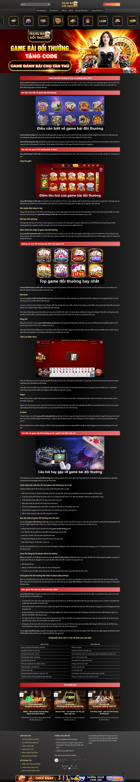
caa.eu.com (110, 736)
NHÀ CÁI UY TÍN (27, 749)
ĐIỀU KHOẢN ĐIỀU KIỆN (31, 771)
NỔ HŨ (71, 10)
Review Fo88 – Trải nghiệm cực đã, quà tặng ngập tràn (70, 713)
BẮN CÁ (64, 10)
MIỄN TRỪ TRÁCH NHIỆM (31, 764)
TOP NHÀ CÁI (54, 10)
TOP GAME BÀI (41, 10)
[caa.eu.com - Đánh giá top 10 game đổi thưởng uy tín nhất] (70, 4)
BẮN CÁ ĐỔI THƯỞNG (30, 752)
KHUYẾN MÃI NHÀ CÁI (30, 742)
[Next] (120, 708)
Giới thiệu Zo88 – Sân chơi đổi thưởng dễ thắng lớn (104, 713)
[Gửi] (48, 4)
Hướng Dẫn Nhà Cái (98, 10)
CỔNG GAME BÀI (28, 746)
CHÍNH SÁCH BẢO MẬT (30, 767)
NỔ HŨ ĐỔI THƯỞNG (29, 756)
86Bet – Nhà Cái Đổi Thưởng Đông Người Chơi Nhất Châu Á (35, 713)
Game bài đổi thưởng (27, 82)
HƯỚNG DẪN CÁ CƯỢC (30, 739)
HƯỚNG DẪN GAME (81, 10)
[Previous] (19, 708)
